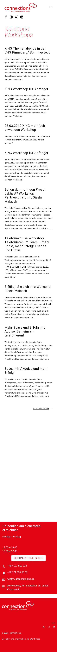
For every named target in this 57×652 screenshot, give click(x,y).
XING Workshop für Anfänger (26, 89)
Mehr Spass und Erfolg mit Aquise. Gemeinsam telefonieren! (25, 331)
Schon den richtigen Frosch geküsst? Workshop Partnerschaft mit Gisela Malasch (25, 196)
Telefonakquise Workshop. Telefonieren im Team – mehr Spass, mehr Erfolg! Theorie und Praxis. (27, 244)
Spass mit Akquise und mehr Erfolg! (26, 371)
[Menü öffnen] (50, 7)
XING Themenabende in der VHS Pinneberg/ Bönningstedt (27, 50)
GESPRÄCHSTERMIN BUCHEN (28, 558)
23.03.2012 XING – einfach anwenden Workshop (25, 128)
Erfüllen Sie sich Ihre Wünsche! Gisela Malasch (28, 289)
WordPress (35, 639)
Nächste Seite (42, 408)
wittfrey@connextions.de (20, 579)
